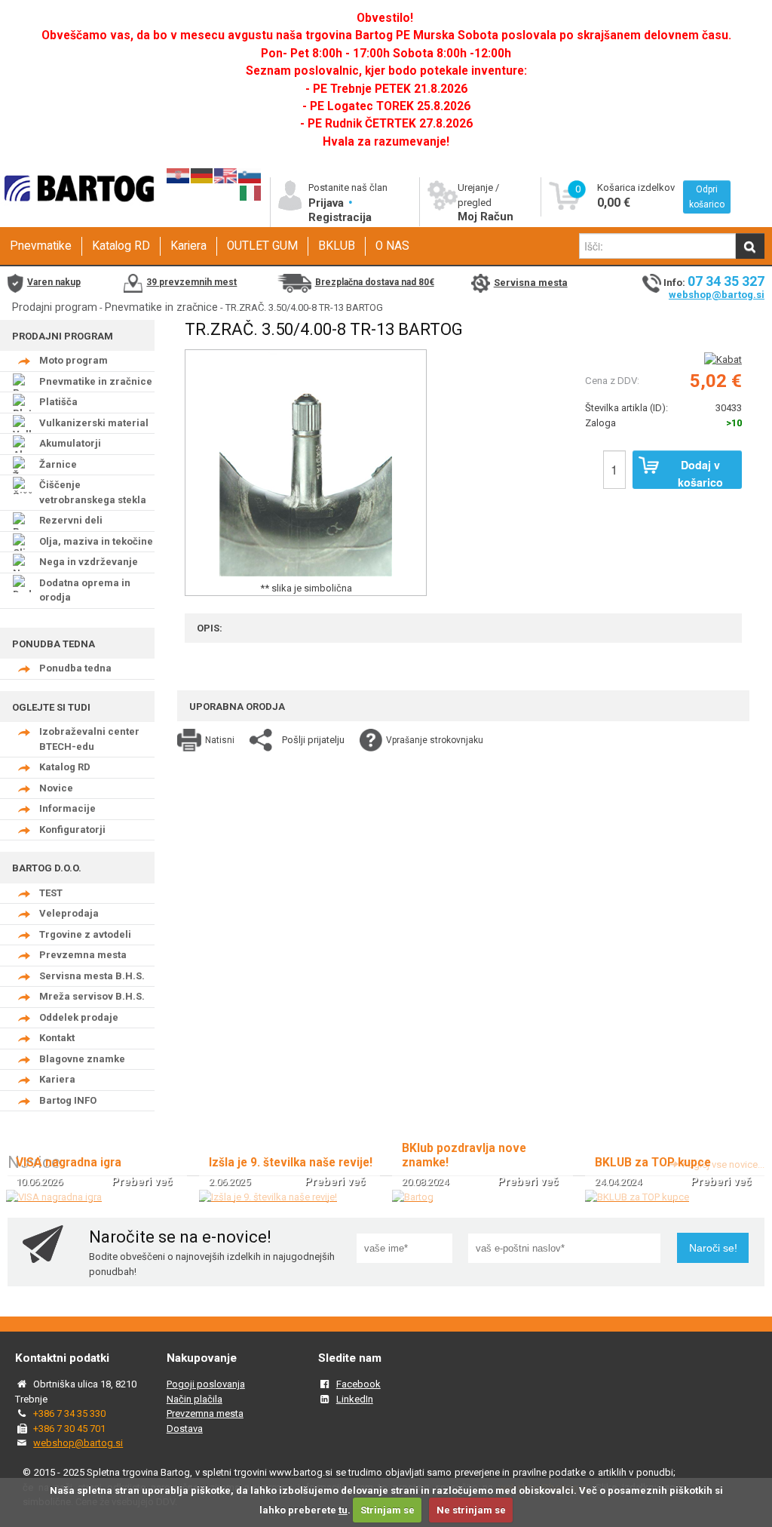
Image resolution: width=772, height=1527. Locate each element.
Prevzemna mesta (83, 954)
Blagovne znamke (82, 1059)
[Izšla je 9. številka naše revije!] (268, 1197)
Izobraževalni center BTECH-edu (89, 739)
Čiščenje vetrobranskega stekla (92, 492)
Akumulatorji (70, 443)
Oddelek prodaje (78, 1017)
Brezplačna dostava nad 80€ (374, 282)
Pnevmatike (41, 246)
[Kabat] (723, 359)
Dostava (185, 1428)
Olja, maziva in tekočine (96, 541)
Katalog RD (121, 246)
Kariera (188, 246)
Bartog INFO (67, 1100)
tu (343, 1510)
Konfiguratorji (72, 829)
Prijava (327, 203)
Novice (56, 788)
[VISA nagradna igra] (54, 1197)
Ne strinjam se (471, 1510)
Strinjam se (387, 1510)
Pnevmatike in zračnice (161, 307)
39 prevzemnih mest (191, 282)
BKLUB (336, 246)
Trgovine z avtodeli (85, 934)
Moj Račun (485, 216)
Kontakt (57, 1037)
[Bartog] (412, 1197)
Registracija (340, 217)
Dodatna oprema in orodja (84, 590)
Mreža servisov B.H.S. (92, 996)
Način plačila (194, 1399)
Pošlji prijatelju (313, 739)
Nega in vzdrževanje (88, 561)
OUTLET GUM (262, 246)
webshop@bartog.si (716, 294)
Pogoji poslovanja (206, 1384)
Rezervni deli (71, 520)
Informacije (67, 808)
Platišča (58, 401)
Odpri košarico (707, 197)
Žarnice (58, 464)
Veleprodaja (69, 913)
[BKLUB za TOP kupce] (637, 1197)
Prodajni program (54, 307)
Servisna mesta (531, 282)
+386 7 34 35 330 (69, 1413)
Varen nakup (54, 282)
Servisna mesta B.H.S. (92, 976)
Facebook (358, 1384)
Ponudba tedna (75, 668)
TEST (51, 893)
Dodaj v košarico (700, 473)
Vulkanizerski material (94, 423)
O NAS (392, 246)
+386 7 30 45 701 (69, 1428)
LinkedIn (354, 1399)
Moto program (73, 360)
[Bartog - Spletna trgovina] (77, 213)
